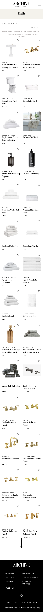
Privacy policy (29, 602)
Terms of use (11, 602)
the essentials (30, 577)
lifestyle (9, 577)
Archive (12, 608)
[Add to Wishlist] (18, 39)
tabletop (9, 588)
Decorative (28, 574)
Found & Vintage (26, 582)
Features (9, 574)
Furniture (6, 24)
